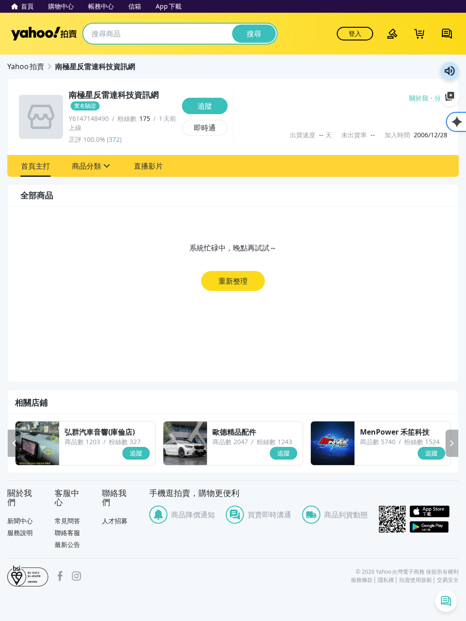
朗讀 (450, 71)
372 (114, 139)
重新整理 (233, 281)
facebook (60, 576)
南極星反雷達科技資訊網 (95, 66)
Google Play (434, 527)
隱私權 (386, 580)
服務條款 (362, 580)
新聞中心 (20, 520)
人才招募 (114, 520)
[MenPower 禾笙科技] (333, 443)
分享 (441, 98)
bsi (27, 576)
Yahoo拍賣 (44, 34)
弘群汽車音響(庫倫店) (100, 432)
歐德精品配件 (234, 432)
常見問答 (67, 520)
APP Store (434, 511)
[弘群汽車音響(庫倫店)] (37, 443)
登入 (355, 33)
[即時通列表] (446, 601)
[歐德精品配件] (185, 443)
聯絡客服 (67, 532)
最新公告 (67, 544)
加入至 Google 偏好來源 (450, 96)
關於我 (418, 98)
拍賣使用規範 (415, 580)
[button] (35, 166)
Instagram (76, 576)
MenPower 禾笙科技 (395, 432)
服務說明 (20, 532)
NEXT (452, 443)
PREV (14, 443)
